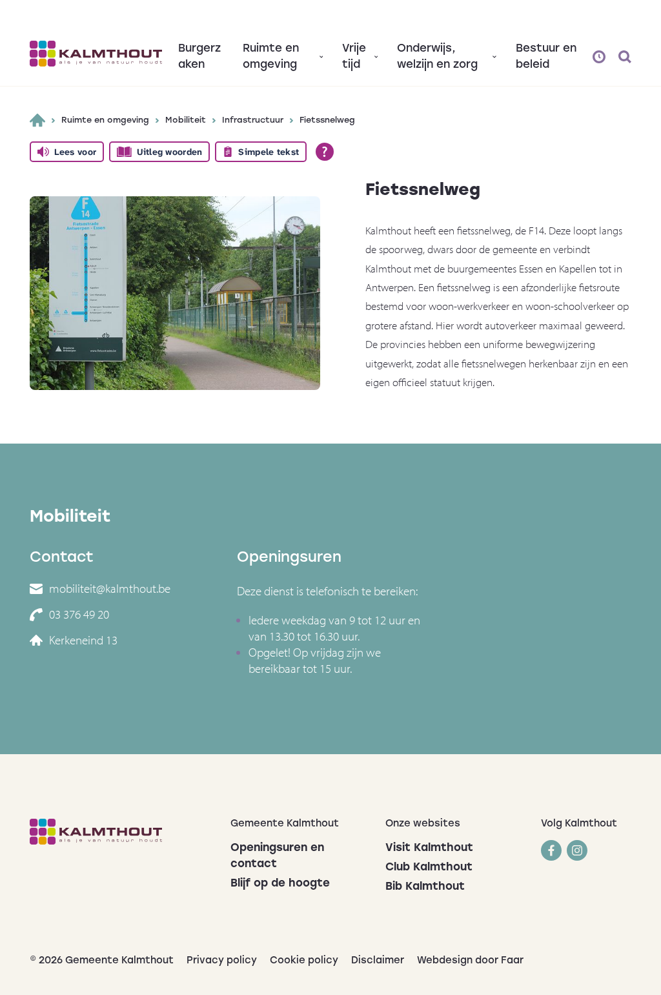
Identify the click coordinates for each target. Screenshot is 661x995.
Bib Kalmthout (425, 886)
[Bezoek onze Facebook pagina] (551, 850)
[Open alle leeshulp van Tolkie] (325, 152)
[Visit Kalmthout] (96, 54)
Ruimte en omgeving (105, 120)
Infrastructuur (252, 120)
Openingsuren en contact (277, 856)
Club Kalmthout (429, 867)
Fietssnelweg (327, 120)
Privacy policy (222, 961)
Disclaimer (377, 961)
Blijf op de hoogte (280, 883)
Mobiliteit (185, 120)
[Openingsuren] (599, 56)
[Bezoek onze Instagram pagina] (577, 850)
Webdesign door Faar (470, 961)
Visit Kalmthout (429, 848)
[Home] (37, 120)
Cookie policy (304, 961)
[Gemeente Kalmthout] (120, 832)
